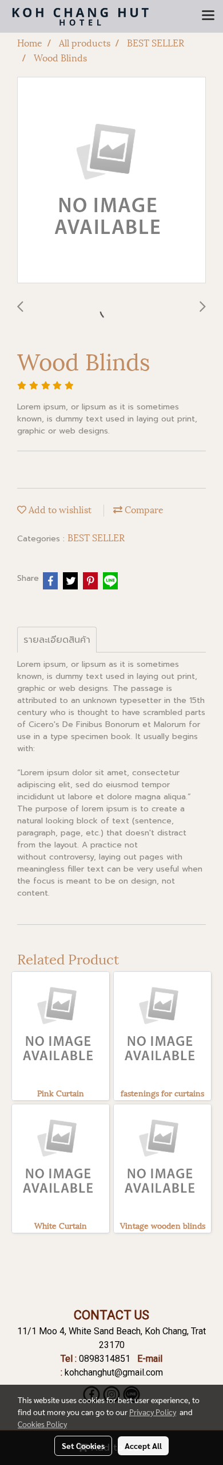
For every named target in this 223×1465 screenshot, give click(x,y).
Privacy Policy (152, 1412)
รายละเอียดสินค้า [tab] (56, 640)
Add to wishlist (58, 509)
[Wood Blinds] (111, 180)
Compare (143, 509)
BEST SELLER (96, 537)
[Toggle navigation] (208, 16)
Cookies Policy (42, 1424)
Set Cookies (83, 1445)
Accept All (143, 1445)
